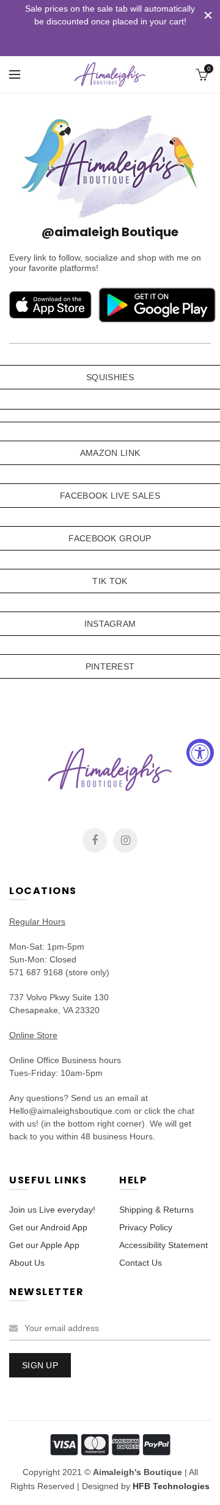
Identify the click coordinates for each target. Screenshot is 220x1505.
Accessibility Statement (163, 1245)
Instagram (125, 840)
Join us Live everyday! (52, 1209)
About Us (27, 1263)
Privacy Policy (145, 1227)
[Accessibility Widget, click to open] (200, 753)
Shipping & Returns (156, 1209)
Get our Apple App (44, 1245)
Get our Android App (48, 1227)
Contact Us (140, 1263)
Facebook (94, 840)
